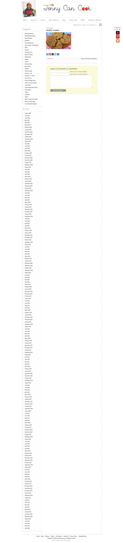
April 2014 (27, 448)
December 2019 (28, 291)
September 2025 (29, 139)
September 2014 (29, 436)
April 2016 (27, 392)
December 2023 (28, 183)
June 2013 (27, 472)
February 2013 (28, 481)
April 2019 (27, 307)
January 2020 (28, 289)
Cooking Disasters (29, 43)
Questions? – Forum (30, 75)
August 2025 (28, 141)
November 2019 (28, 293)
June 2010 (27, 523)
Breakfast (27, 40)
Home (37, 536)
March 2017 (27, 366)
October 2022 (28, 214)
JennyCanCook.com (61, 538)
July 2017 (27, 357)
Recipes (47, 536)
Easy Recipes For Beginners (32, 45)
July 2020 (27, 275)
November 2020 (28, 265)
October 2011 (28, 493)
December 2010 (28, 514)
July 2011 (27, 500)
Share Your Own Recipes (31, 82)
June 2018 (27, 331)
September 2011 (29, 495)
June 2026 (27, 118)
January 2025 (28, 155)
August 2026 (28, 113)
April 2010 (27, 528)
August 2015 (28, 411)
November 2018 (28, 319)
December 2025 (28, 132)
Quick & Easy (28, 78)
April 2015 (27, 420)
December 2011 (28, 488)
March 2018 (27, 338)
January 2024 (28, 181)
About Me (65, 536)
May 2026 (27, 120)
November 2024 (28, 160)
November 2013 (28, 460)
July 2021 (27, 247)
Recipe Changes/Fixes (30, 80)
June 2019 (27, 303)
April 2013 (27, 476)
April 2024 (27, 174)
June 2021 (27, 249)
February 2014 (28, 453)
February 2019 (28, 312)
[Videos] (42, 20)
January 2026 (28, 129)
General (27, 50)
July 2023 (27, 193)
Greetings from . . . (29, 52)
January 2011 (28, 511)
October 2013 (28, 462)
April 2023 (27, 200)
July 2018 (27, 329)
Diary (42, 536)
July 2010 (27, 521)
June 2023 (27, 195)
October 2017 (28, 350)
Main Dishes (28, 66)
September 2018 (29, 324)
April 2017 (27, 364)
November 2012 (28, 486)
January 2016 (28, 399)
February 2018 (28, 340)
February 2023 (28, 204)
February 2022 (28, 230)
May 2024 (27, 171)
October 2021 (28, 239)
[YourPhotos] (54, 20)
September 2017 (29, 352)
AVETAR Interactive (66, 540)
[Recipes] (34, 20)
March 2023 (27, 202)
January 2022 (28, 232)
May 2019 (27, 305)
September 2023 (29, 190)
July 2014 (27, 441)
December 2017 (28, 345)
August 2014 (28, 439)
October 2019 (28, 296)
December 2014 (28, 429)
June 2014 (27, 443)
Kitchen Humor (28, 64)
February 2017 (28, 368)
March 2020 (27, 284)
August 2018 (28, 326)
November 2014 (28, 432)
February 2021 (28, 258)
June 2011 (27, 502)
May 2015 (27, 418)
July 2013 (27, 469)
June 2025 (27, 146)
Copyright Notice (82, 536)
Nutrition (27, 68)
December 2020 (28, 263)
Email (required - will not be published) (78, 74)
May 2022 (27, 223)
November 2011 (28, 490)
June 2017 (27, 359)
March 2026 (27, 125)
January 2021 (28, 261)
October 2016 (28, 378)
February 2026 (28, 127)
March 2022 (27, 228)
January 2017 (28, 371)
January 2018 (28, 343)
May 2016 (27, 390)
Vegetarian (27, 94)
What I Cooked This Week (31, 99)
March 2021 (27, 256)
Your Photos (59, 536)
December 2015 (28, 401)
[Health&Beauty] (94, 20)
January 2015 (28, 427)
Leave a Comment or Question (89, 58)
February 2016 (28, 397)
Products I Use (28, 73)
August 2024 (28, 167)
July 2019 (27, 300)
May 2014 (27, 446)
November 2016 (28, 375)
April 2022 (27, 225)
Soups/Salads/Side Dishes (31, 87)
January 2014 (28, 455)
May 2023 (27, 197)
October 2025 (28, 136)
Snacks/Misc (28, 85)
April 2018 (27, 336)
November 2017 (28, 347)
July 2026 (27, 115)
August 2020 (28, 272)
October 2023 (28, 188)
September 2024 (29, 164)
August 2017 (28, 354)
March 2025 (27, 150)
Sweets (26, 92)
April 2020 (27, 282)
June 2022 (27, 221)
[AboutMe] (73, 20)
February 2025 (28, 153)
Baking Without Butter (30, 36)
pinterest (118, 37)
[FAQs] (83, 20)
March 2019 (27, 310)
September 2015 (29, 408)
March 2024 (27, 176)
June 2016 (27, 387)
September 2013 (29, 465)
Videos (26, 96)
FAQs (26, 47)
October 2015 (28, 406)
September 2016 (29, 380)
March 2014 (27, 450)
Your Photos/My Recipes (31, 103)
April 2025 (27, 148)
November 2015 (28, 404)
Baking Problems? (29, 33)
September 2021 (29, 242)
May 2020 (27, 279)
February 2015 (28, 425)
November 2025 (28, 134)
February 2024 (28, 179)
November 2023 (28, 186)
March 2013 (27, 479)
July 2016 (27, 385)
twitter (118, 41)
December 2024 (28, 157)
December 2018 (28, 317)
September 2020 (29, 270)
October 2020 (28, 268)
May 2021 (27, 251)
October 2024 (28, 162)
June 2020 (27, 277)
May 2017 (27, 361)
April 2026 (27, 122)
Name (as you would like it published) (78, 71)
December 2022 (28, 209)
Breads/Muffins (28, 38)
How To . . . (27, 61)
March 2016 (27, 394)
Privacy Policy (73, 536)
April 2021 (27, 254)
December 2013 (28, 458)
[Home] (25, 20)
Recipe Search (77, 25)
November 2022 (28, 211)
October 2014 (28, 434)
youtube (118, 33)
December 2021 (28, 235)
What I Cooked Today (30, 101)
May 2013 (27, 474)
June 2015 (27, 415)
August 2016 (28, 382)
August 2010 (28, 518)
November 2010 (28, 516)
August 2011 (28, 497)
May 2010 (27, 526)
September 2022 (29, 216)
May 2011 (27, 504)
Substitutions (28, 89)
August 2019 (28, 298)
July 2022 (27, 218)
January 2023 (28, 207)
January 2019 (28, 315)
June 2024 (27, 169)
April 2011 (27, 507)
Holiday (26, 59)
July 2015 (27, 413)
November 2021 (28, 237)
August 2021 (28, 244)
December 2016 (28, 373)
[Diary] (64, 20)
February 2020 (28, 286)
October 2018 (28, 322)
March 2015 (27, 422)
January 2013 (28, 483)
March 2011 (27, 509)
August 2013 (28, 467)
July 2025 (27, 143)
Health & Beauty (29, 54)
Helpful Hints (28, 57)
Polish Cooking (28, 71)
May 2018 (27, 333)
